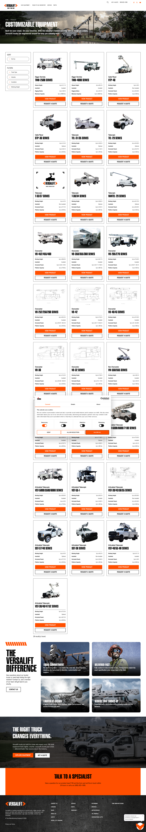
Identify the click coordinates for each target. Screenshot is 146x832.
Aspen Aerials (96, 810)
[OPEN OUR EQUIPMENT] (30, 5)
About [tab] (98, 404)
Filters (10, 68)
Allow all (97, 432)
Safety (53, 817)
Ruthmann (95, 803)
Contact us (54, 803)
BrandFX (94, 807)
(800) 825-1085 (80, 785)
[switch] (62, 425)
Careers (53, 807)
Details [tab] (73, 404)
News (52, 810)
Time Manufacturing (118, 803)
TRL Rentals (95, 813)
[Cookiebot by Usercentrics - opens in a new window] (101, 398)
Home (6, 20)
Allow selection (73, 432)
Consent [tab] (47, 404)
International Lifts (97, 817)
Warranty (74, 810)
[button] (42, 755)
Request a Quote (50, 104)
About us (53, 813)
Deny (49, 432)
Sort (9, 55)
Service (73, 803)
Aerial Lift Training (56, 820)
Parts (73, 807)
